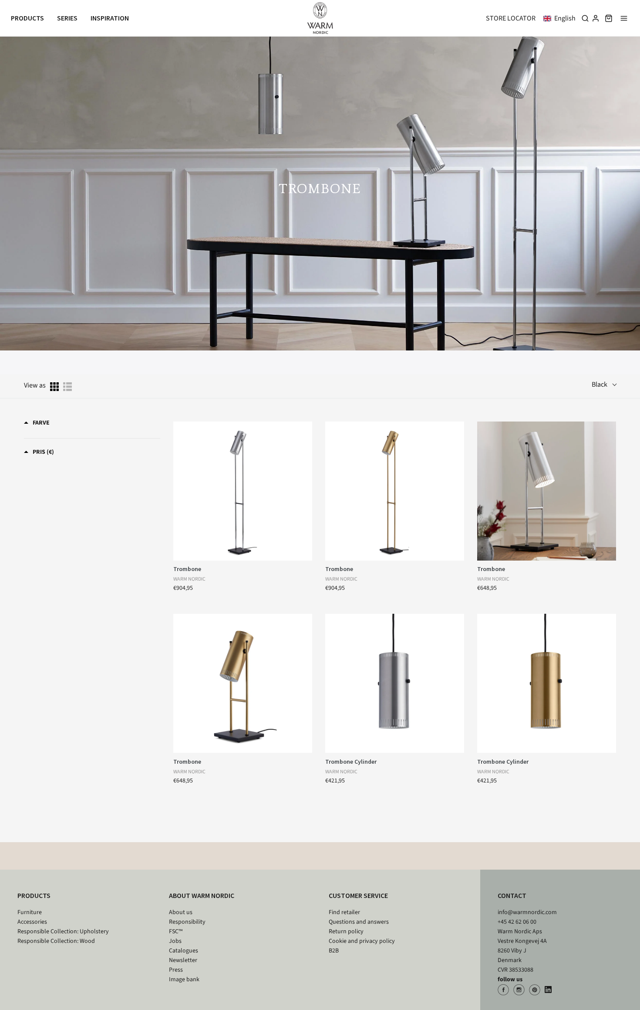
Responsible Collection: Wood (56, 941)
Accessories (32, 922)
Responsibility (187, 922)
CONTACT (512, 895)
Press (176, 970)
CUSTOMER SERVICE (358, 895)
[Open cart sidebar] (608, 18)
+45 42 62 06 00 (517, 922)
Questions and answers (359, 922)
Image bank (184, 979)
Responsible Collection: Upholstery (63, 931)
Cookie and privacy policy (362, 941)
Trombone (187, 569)
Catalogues (183, 950)
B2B (334, 950)
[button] (561, 18)
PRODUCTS (34, 895)
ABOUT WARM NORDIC (201, 895)
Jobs (175, 941)
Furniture (29, 912)
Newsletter (183, 960)
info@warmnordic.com (527, 912)
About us (180, 912)
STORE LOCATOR (511, 18)
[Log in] (595, 18)
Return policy (346, 931)
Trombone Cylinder (351, 761)
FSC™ (175, 931)
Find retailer (344, 912)
